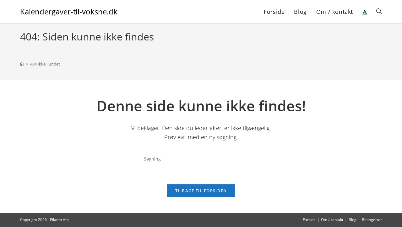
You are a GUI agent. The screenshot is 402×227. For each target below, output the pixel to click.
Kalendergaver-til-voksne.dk (68, 11)
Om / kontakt (332, 219)
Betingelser (372, 219)
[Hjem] (22, 64)
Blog (352, 219)
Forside (309, 219)
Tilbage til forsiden (201, 190)
